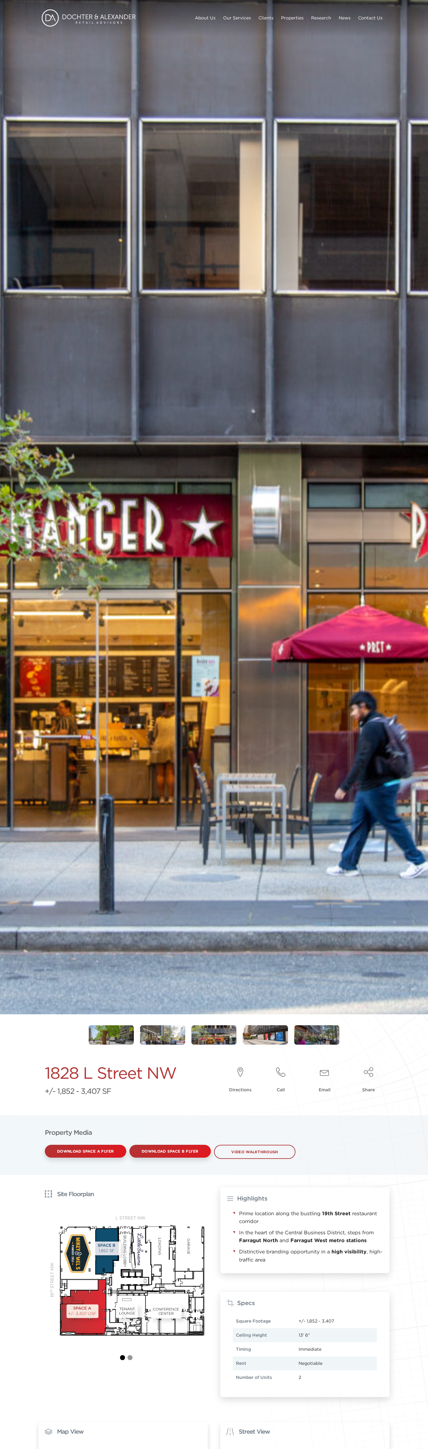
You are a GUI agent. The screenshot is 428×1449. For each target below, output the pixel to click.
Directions (240, 1090)
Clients (266, 18)
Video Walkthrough (254, 1151)
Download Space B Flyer (170, 1151)
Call (281, 1090)
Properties (292, 18)
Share (368, 1090)
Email (325, 1090)
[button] (122, 1357)
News (345, 18)
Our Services (237, 18)
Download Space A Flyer (85, 1151)
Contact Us (370, 18)
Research (321, 18)
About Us (205, 18)
